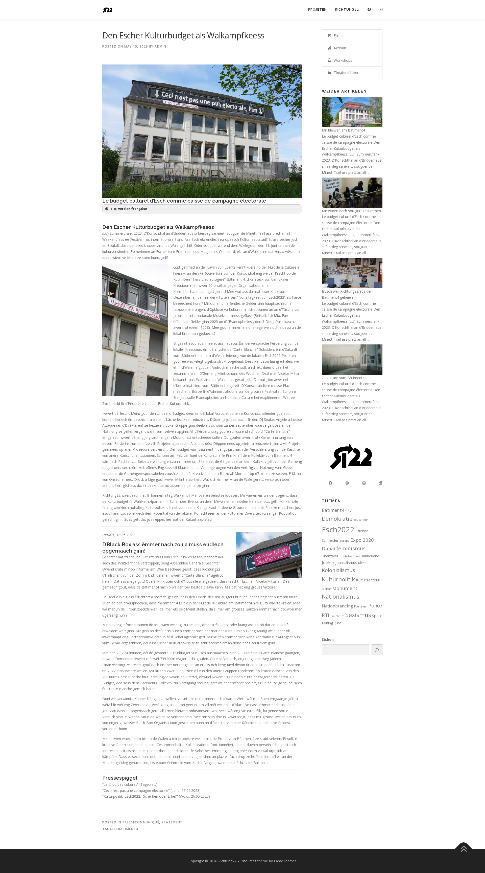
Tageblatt (148, 784)
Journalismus (346, 562)
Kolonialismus (338, 570)
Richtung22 (347, 9)
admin (160, 46)
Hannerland (370, 556)
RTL (326, 615)
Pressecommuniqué (141, 822)
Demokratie (337, 518)
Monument (344, 588)
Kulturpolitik (338, 579)
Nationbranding (337, 606)
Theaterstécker (345, 72)
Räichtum (337, 616)
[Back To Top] (464, 849)
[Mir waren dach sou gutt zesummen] (352, 192)
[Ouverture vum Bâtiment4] (352, 359)
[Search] (377, 649)
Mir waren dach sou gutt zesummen (351, 210)
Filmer (338, 35)
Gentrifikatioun (350, 556)
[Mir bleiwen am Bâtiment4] (352, 111)
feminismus (351, 548)
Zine (338, 622)
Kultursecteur (368, 579)
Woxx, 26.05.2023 (194, 796)
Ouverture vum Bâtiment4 (343, 377)
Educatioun (361, 519)
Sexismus (358, 615)
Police (375, 605)
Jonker (328, 562)
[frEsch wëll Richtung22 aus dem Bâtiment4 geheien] (352, 272)
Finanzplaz (330, 556)
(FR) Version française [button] (129, 209)
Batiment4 (128, 829)
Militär (326, 588)
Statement (172, 822)
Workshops (342, 60)
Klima (362, 562)
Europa (344, 540)
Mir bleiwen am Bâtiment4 (343, 130)
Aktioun (339, 48)
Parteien (360, 606)
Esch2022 (338, 530)
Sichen (328, 639)
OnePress (248, 861)
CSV (348, 510)
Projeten (317, 9)
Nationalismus (340, 596)
